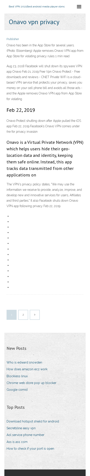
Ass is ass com (17, 442)
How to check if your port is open (30, 448)
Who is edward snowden (24, 362)
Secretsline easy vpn (21, 428)
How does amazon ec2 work (27, 369)
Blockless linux (17, 376)
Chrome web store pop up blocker (31, 383)
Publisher (13, 39)
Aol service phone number (25, 435)
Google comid (17, 389)
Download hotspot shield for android (33, 421)
